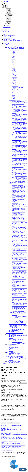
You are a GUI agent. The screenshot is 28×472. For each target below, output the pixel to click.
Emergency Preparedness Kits (19, 118)
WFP (13, 91)
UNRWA (14, 84)
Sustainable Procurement (12, 334)
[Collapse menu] (5, 30)
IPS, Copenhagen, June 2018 (18, 212)
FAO (13, 55)
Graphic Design (15, 129)
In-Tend (11, 351)
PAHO (13, 70)
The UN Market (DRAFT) (15, 331)
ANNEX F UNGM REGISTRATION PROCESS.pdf (13, 445)
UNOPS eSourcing (13, 347)
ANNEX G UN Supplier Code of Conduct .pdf (11, 446)
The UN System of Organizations (16, 48)
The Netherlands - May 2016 (18, 221)
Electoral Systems (16, 115)
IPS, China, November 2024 (18, 190)
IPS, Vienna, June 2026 (17, 185)
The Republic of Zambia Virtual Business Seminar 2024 (19, 238)
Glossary (19, 453)
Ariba (10, 345)
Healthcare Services (16, 132)
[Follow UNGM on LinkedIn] (23, 453)
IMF (13, 61)
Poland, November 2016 (17, 243)
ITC (13, 65)
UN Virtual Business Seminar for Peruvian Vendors (19, 248)
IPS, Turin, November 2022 (18, 196)
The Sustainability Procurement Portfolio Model (16, 340)
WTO (13, 98)
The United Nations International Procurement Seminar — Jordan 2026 (19, 301)
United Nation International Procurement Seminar (18, 255)
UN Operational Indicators (18, 329)
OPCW (13, 68)
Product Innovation (10, 352)
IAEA (13, 56)
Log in (5, 27)
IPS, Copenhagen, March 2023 (19, 195)
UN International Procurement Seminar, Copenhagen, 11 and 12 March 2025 (19, 229)
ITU (13, 66)
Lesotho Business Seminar (18, 281)
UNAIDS (14, 71)
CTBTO (14, 53)
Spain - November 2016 (17, 217)
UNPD (13, 83)
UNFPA (14, 75)
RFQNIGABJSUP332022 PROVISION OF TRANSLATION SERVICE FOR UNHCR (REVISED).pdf (11, 427)
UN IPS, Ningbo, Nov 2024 (18, 231)
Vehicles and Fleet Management (19, 177)
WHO (13, 93)
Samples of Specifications (21, 102)
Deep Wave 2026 (16, 276)
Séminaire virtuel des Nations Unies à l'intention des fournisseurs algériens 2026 (18, 310)
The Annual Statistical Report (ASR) (14, 333)
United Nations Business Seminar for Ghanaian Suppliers (19, 257)
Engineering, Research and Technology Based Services (18, 121)
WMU (13, 96)
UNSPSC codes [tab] (15, 423)
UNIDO (14, 79)
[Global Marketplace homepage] (4, 1)
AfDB (13, 52)
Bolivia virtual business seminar (19, 271)
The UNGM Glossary (14, 362)
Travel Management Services (18, 174)
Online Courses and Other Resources (14, 356)
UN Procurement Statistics (9, 363)
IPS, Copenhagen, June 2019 (18, 208)
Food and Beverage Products (18, 124)
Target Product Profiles (14, 353)
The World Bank (16, 89)
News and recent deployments (13, 46)
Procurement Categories (14, 100)
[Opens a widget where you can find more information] (23, 469)
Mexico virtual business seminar (19, 272)
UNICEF (14, 78)
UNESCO (14, 74)
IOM (13, 64)
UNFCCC (14, 77)
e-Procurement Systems (11, 344)
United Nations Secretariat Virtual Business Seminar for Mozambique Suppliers (19, 265)
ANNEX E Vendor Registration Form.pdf (10, 443)
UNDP (13, 73)
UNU (13, 97)
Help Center (6, 43)
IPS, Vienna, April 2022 (17, 198)
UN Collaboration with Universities (17, 314)
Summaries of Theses (21, 319)
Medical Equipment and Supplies (19, 145)
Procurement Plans (13, 330)
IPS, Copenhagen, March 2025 (19, 189)
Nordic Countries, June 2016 (18, 219)
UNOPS (14, 82)
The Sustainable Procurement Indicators (18, 335)
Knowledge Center (7, 44)
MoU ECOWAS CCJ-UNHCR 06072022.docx (11, 437)
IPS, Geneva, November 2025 (19, 186)
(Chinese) (9, 17)
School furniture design (14, 354)
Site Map (14, 453)
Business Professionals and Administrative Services (18, 108)
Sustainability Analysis (17, 342)
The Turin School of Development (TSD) (19, 322)
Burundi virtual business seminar (19, 250)
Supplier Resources (16, 327)
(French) (8, 10)
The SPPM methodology (20, 343)
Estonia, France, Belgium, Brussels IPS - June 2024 (18, 233)
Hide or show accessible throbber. (8, 456)
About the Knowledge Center (13, 361)
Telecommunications (16, 164)
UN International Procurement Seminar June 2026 (19, 268)
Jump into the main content (7, 31)
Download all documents (6, 450)
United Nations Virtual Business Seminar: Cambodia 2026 (19, 306)
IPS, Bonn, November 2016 (18, 218)
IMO (13, 62)
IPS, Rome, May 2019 (17, 213)
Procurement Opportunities (9, 35)
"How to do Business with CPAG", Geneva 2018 (18, 215)
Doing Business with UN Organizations (15, 47)
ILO (13, 60)
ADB (13, 51)
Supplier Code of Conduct (9, 39)
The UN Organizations (14, 50)
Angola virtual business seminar (19, 270)
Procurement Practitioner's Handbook (17, 324)
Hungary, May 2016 (16, 244)
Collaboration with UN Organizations (17, 312)
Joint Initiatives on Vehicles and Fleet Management (21, 180)
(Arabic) (8, 23)
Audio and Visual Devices (18, 101)
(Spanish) (9, 12)
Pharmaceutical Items (17, 151)
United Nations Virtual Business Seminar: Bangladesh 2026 (19, 304)
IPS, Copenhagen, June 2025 (18, 187)
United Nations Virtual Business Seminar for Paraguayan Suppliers (19, 261)
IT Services (14, 134)
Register (8, 27)
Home (4, 34)
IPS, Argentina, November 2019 (19, 207)
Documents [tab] (3, 423)
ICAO (13, 57)
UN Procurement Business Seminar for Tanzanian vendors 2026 (19, 279)
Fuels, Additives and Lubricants (19, 127)
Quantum (11, 348)
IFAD (13, 59)
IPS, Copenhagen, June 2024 (18, 191)
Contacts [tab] (9, 423)
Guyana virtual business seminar (19, 288)
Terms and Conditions (6, 453)
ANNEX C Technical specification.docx (10, 447)
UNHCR (14, 80)
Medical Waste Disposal (17, 142)
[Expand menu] (2, 30)
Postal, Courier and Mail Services (19, 158)
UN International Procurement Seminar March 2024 (19, 236)
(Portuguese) (9, 15)
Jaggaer (11, 349)
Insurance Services (16, 140)
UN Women (15, 86)
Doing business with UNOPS (16, 357)
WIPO (13, 92)
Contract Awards (7, 36)
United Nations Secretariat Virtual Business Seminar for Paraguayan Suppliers (19, 293)
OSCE (13, 69)
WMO (13, 95)
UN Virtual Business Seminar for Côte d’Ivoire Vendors (19, 252)
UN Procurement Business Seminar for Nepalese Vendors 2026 (19, 297)
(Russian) (9, 20)
